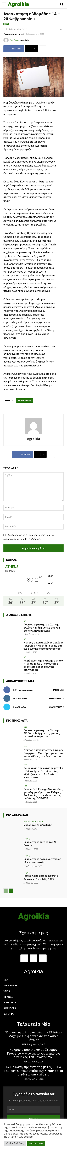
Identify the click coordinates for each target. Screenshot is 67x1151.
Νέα (6, 24)
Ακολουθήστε (56, 698)
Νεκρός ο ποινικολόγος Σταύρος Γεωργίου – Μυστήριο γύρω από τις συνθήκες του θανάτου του (43, 645)
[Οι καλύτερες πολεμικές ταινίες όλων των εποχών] (12, 861)
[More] (42, 48)
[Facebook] (44, 4)
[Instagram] (49, 4)
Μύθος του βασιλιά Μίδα (38, 825)
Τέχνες (27, 838)
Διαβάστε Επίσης (19, 615)
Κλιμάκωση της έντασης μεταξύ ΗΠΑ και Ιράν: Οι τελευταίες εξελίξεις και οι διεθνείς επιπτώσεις (43, 665)
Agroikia (24, 40)
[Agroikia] (6, 40)
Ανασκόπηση (24, 400)
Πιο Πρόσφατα (16, 720)
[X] (54, 4)
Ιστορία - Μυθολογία (33, 821)
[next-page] (11, 890)
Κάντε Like (58, 690)
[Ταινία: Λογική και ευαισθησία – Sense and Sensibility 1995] (12, 878)
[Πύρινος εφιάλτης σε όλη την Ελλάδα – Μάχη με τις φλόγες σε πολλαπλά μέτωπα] (12, 627)
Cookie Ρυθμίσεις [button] (15, 1143)
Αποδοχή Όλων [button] (36, 1143)
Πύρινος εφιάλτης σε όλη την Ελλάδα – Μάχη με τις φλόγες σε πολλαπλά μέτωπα (42, 627)
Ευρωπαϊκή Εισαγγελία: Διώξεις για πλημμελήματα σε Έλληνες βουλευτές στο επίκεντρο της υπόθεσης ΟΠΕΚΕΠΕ (43, 794)
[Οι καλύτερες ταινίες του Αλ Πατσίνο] (12, 844)
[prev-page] (5, 890)
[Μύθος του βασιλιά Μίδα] (12, 827)
